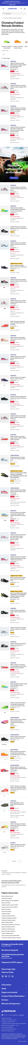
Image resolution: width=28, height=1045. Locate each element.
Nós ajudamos (14, 177)
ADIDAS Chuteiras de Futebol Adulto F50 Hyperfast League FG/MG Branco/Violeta (18, 558)
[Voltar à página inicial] (12, 8)
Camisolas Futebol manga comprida (11, 937)
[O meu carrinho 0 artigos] (25, 8)
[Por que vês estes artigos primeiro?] (2, 58)
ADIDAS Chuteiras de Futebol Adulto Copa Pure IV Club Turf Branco (18, 244)
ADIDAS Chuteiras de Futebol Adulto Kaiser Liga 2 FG (18, 644)
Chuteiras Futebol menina (8, 920)
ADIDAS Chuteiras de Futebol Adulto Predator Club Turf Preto (18, 280)
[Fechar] (25, 3)
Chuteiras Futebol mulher (8, 915)
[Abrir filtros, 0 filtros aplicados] (3, 54)
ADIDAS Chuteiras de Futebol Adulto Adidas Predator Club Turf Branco (18, 302)
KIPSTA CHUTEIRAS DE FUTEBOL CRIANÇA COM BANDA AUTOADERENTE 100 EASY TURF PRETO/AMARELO (18, 475)
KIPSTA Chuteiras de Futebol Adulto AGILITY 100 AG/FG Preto (17, 579)
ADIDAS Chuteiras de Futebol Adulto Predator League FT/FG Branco (18, 87)
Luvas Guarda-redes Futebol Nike (10, 935)
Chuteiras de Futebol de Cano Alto (10, 924)
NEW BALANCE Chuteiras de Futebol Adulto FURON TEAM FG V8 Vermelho (18, 768)
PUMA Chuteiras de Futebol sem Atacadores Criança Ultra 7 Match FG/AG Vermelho (18, 666)
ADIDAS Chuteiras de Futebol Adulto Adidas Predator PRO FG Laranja (18, 491)
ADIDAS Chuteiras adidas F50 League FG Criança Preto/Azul (18, 397)
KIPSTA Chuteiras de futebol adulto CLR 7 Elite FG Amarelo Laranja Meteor (18, 825)
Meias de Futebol (6, 909)
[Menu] (3, 8)
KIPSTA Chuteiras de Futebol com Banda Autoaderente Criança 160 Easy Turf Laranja (18, 753)
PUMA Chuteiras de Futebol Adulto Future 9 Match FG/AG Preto (18, 612)
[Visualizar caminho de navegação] (2, 18)
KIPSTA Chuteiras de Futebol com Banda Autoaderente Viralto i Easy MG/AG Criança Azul (18, 515)
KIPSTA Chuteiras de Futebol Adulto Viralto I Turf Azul (17, 378)
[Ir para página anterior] (8, 861)
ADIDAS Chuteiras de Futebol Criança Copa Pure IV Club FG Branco (18, 629)
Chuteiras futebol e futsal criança (18, 47)
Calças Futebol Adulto (7, 933)
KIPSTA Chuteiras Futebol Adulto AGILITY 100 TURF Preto (18, 266)
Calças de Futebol (6, 911)
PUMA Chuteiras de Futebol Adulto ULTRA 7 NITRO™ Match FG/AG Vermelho (18, 438)
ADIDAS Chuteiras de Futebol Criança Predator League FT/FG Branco (18, 188)
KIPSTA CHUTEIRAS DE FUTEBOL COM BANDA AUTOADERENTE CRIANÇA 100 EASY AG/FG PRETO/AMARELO (18, 595)
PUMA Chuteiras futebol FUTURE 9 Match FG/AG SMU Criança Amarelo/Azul (17, 209)
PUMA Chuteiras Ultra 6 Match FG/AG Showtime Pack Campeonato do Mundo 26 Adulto (18, 722)
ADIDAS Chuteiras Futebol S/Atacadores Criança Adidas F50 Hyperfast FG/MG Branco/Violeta (18, 65)
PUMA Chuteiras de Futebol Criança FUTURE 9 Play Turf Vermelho (17, 323)
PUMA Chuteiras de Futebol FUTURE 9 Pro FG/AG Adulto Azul (17, 459)
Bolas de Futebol (5, 902)
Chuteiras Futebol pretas (8, 929)
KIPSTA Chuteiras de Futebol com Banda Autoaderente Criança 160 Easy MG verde (17, 704)
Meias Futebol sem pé (7, 896)
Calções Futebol (5, 913)
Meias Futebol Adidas (7, 922)
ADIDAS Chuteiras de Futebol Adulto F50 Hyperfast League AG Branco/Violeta (18, 109)
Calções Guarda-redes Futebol (9, 905)
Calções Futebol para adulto (9, 918)
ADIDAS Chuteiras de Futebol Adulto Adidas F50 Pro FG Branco (18, 358)
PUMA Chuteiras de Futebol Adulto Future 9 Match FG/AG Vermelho (18, 339)
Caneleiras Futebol (6, 898)
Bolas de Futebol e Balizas (8, 931)
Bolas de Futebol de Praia (8, 926)
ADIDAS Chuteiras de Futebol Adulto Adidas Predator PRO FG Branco (18, 417)
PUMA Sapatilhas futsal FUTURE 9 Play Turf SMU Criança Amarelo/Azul (18, 685)
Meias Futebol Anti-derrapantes (10, 900)
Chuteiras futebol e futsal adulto (7, 47)
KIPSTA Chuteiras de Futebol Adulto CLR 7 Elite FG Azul (17, 845)
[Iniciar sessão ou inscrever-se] (21, 8)
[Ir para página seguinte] (20, 861)
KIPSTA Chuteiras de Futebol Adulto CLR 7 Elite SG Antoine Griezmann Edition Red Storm (18, 787)
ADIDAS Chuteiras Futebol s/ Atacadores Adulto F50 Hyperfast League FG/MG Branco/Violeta (17, 129)
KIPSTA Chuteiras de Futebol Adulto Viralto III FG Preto (17, 737)
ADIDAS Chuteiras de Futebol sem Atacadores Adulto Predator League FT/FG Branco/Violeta (18, 537)
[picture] (4, 65)
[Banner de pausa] (23, 3)
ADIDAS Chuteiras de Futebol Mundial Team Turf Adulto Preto (18, 227)
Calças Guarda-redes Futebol (9, 907)
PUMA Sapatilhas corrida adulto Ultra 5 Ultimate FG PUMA (17, 804)
